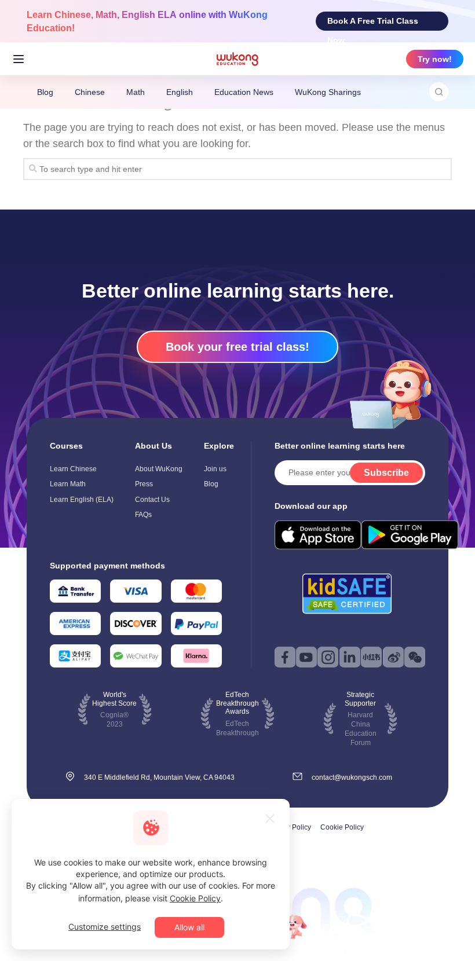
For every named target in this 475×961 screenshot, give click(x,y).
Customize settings (104, 926)
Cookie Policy (342, 827)
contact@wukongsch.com (352, 777)
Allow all (189, 927)
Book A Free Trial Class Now (372, 23)
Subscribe (386, 473)
